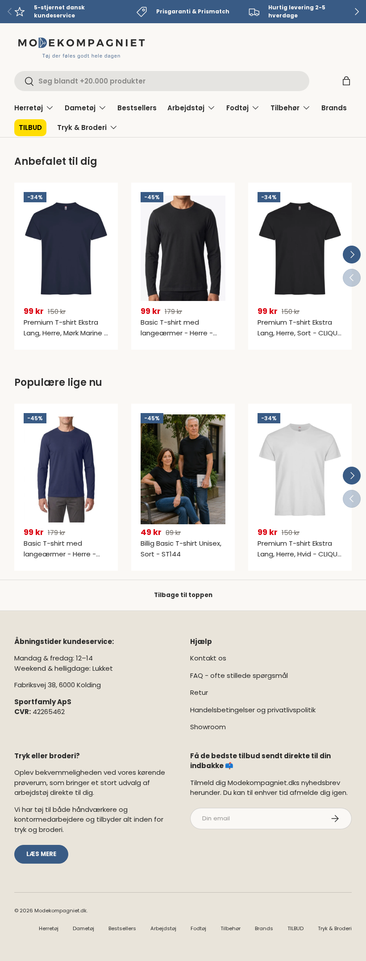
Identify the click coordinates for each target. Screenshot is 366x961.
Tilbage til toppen (183, 595)
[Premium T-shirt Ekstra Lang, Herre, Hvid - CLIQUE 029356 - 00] (300, 469)
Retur (199, 692)
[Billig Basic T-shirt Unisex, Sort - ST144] (183, 469)
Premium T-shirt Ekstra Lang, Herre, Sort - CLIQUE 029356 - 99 (299, 333)
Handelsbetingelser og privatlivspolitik (253, 709)
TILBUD (30, 127)
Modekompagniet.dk (60, 910)
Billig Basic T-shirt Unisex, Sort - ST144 (181, 549)
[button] (346, 81)
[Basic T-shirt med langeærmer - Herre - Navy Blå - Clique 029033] (66, 469)
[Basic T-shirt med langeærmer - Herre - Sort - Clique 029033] (183, 248)
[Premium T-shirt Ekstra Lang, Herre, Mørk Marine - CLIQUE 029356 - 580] (66, 248)
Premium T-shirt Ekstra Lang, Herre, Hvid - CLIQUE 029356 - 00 (299, 554)
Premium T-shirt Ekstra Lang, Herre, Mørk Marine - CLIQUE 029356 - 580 (66, 333)
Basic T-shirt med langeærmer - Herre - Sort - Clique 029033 (177, 333)
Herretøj (48, 928)
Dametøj (83, 928)
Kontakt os (208, 658)
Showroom (208, 726)
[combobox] (161, 81)
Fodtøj (198, 928)
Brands (334, 108)
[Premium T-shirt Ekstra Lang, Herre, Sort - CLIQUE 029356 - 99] (300, 248)
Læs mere (41, 854)
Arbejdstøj (163, 928)
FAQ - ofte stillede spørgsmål (239, 675)
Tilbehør (230, 928)
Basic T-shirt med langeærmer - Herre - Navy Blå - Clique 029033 (64, 554)
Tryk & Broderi (335, 928)
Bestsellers (137, 108)
